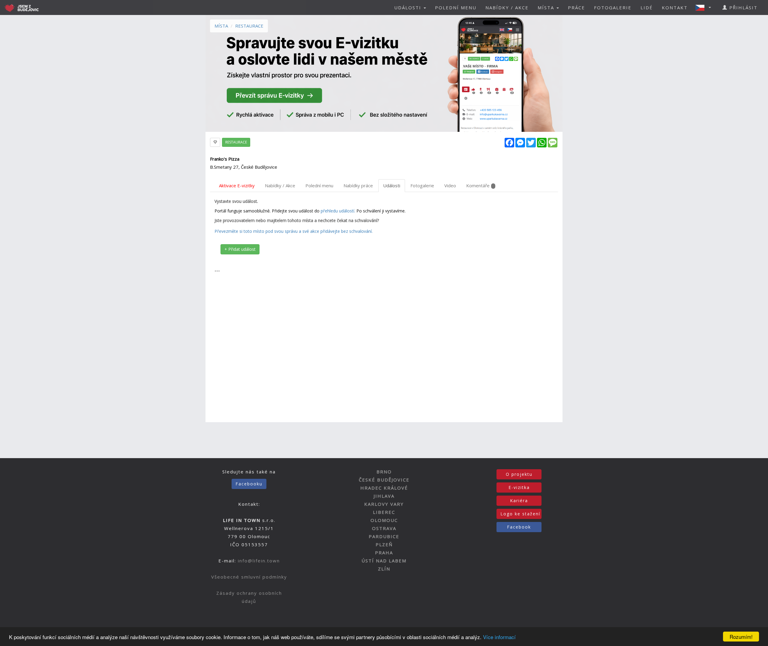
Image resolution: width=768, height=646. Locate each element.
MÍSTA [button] (547, 7)
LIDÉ (646, 7)
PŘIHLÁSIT (743, 7)
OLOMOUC (384, 520)
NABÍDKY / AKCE (507, 7)
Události (391, 185)
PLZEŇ (384, 544)
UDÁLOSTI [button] (408, 7)
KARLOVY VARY (384, 504)
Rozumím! (741, 636)
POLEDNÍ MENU (455, 7)
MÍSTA (221, 26)
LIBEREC (384, 512)
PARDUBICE (384, 536)
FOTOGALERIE (613, 7)
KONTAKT (675, 7)
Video (450, 185)
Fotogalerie (422, 185)
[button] (705, 7)
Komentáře (478, 185)
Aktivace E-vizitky (237, 185)
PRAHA (384, 553)
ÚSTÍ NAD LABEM (384, 561)
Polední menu (319, 185)
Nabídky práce (358, 185)
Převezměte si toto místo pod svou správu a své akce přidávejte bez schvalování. (293, 231)
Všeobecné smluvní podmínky (249, 577)
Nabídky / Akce (280, 185)
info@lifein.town (259, 561)
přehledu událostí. (338, 211)
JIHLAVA (384, 496)
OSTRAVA (384, 528)
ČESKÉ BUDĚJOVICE (384, 480)
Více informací (499, 637)
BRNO (384, 472)
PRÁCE (576, 7)
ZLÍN (384, 569)
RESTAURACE (249, 26)
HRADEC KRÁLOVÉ (384, 488)
